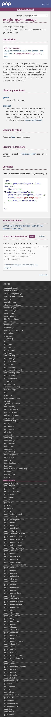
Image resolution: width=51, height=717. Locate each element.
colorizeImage (9, 359)
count (6, 393)
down (8, 243)
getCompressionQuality (13, 491)
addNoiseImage (10, 302)
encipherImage (10, 443)
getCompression (10, 489)
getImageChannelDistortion (14, 534)
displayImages (9, 429)
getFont (7, 500)
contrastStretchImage (12, 387)
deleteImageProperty (12, 415)
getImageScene (10, 650)
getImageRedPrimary (12, 636)
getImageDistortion (11, 576)
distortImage (9, 432)
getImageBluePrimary (12, 525)
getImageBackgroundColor (14, 520)
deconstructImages (11, 410)
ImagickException (28, 154)
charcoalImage (9, 333)
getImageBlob (9, 523)
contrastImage (9, 384)
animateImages (10, 308)
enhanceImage (9, 446)
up (4, 243)
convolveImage (10, 390)
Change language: (23, 15)
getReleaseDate (10, 712)
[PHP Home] (6, 4)
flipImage (7, 460)
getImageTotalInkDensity (13, 658)
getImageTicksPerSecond (13, 655)
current (7, 401)
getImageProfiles (10, 627)
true (13, 137)
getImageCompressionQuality (15, 565)
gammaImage (9, 480)
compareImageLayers (12, 373)
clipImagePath (9, 347)
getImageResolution (11, 644)
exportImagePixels (11, 455)
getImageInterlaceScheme (14, 602)
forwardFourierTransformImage (16, 469)
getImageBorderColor (12, 528)
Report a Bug (16, 229)
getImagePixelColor (11, 621)
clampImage (9, 339)
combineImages (10, 364)
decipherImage (10, 407)
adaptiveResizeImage (12, 291)
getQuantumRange (11, 706)
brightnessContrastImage (13, 330)
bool (6, 56)
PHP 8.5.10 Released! (25, 9)
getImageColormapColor (13, 551)
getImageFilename (11, 579)
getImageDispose (10, 573)
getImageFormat (10, 582)
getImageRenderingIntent (13, 641)
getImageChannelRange (13, 545)
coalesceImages (10, 356)
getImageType (9, 661)
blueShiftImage (10, 322)
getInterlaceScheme (11, 675)
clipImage (8, 345)
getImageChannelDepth (13, 531)
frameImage (8, 472)
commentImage (10, 367)
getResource (9, 715)
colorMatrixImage (10, 362)
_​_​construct (8, 381)
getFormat (8, 503)
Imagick (6, 284)
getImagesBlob (9, 647)
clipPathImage (9, 350)
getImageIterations (11, 607)
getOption (8, 684)
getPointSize (9, 698)
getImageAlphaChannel (13, 514)
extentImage (9, 458)
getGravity (8, 506)
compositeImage (10, 378)
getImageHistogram (11, 599)
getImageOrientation (12, 616)
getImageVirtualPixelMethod (15, 667)
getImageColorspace (12, 556)
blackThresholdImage (12, 319)
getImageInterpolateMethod (14, 605)
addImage (8, 299)
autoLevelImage (10, 316)
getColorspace (9, 486)
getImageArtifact (10, 517)
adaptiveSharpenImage (13, 294)
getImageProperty (11, 633)
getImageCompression (12, 562)
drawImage (8, 435)
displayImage (9, 426)
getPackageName (10, 686)
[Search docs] (43, 3)
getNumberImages (11, 681)
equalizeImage (9, 449)
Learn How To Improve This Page (16, 226)
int (41, 51)
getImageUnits (9, 664)
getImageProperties (11, 630)
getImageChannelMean (13, 542)
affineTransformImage (12, 305)
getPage (7, 689)
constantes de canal (33, 120)
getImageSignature (11, 653)
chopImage (8, 336)
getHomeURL (9, 508)
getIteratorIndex (10, 678)
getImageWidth (10, 672)
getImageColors (10, 554)
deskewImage (9, 418)
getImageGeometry (11, 588)
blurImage (8, 325)
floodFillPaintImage (11, 463)
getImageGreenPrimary (13, 593)
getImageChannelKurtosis (14, 540)
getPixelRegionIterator (12, 695)
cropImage (8, 395)
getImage (7, 511)
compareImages (10, 376)
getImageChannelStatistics (14, 548)
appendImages (9, 313)
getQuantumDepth (11, 703)
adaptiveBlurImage (11, 288)
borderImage (9, 328)
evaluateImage (10, 452)
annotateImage (10, 311)
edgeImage (8, 438)
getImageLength (10, 610)
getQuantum (9, 701)
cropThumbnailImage (12, 398)
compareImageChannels (13, 370)
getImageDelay (10, 568)
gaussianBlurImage (11, 483)
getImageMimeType (11, 613)
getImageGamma (10, 585)
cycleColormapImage (12, 404)
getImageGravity (10, 590)
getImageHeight (10, 596)
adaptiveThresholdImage (13, 297)
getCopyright (9, 494)
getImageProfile (10, 624)
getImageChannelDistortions (15, 537)
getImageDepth (10, 571)
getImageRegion (10, 638)
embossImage (9, 441)
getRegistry (8, 709)
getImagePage (9, 619)
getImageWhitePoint (12, 669)
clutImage (8, 353)
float (28, 51)
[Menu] (47, 3)
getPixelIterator (10, 692)
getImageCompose (11, 559)
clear (6, 342)
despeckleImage (10, 421)
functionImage (9, 475)
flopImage (8, 466)
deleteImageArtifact (11, 412)
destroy (7, 424)
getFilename (9, 497)
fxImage (7, 477)
